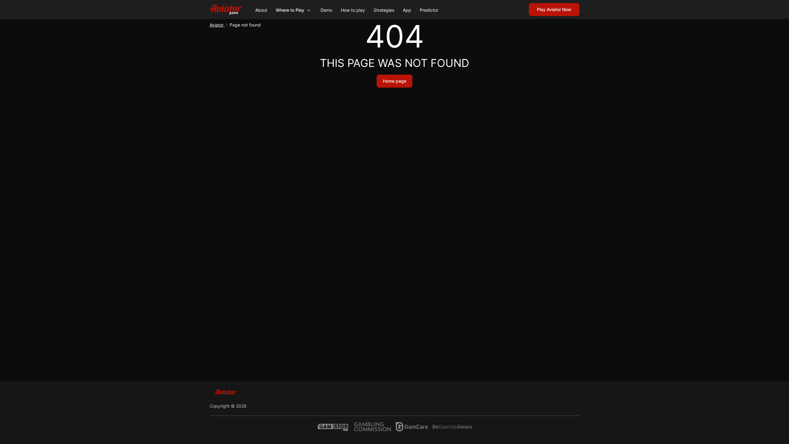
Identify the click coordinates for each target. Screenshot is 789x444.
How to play (353, 10)
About (261, 10)
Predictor (429, 10)
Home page (394, 81)
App (407, 10)
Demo (326, 10)
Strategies (384, 10)
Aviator (217, 24)
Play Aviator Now (554, 9)
